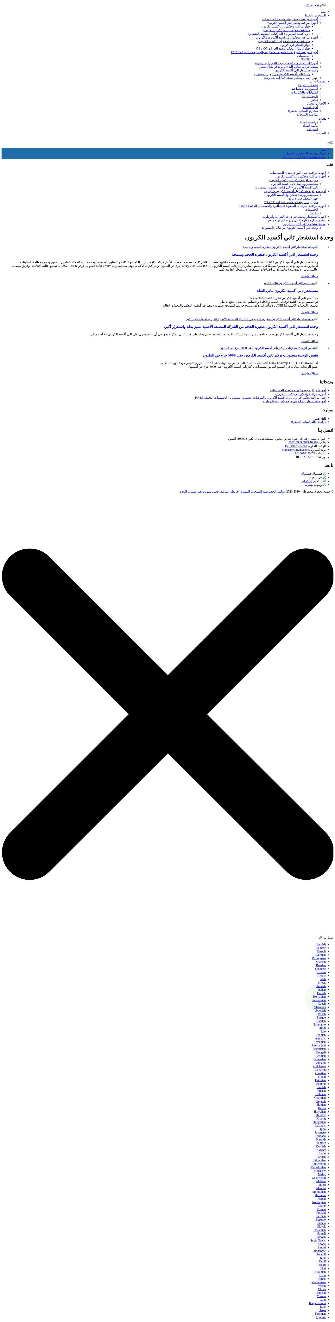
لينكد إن (307, 481)
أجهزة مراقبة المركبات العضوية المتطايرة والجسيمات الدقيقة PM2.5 (274, 52)
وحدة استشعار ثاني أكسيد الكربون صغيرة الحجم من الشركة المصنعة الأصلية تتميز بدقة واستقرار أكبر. (241, 327)
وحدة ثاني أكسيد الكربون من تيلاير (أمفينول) (282, 74)
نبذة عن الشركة (308, 85)
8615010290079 (305, 453)
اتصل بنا (321, 133)
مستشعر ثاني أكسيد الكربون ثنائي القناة (287, 291)
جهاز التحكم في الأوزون (295, 44)
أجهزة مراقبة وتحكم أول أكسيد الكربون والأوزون (287, 37)
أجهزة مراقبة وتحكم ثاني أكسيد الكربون (293, 22)
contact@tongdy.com (295, 449)
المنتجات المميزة (251, 491)
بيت (323, 11)
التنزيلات (312, 129)
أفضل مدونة (211, 491)
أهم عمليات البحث (190, 491)
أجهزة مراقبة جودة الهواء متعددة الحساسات (290, 19)
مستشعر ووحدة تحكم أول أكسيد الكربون (284, 41)
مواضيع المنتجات (307, 114)
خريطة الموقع (230, 491)
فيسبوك (306, 473)
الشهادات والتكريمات (304, 92)
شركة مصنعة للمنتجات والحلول (306, 153)
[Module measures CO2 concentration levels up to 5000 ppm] (269, 348)
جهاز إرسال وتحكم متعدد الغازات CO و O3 (283, 48)
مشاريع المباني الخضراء (303, 110)
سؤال (314, 276)
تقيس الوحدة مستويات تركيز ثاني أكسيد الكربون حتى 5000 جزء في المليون (260, 355)
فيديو (315, 99)
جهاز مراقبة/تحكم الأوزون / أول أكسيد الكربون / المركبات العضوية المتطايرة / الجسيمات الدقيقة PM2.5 (260, 397)
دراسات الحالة (309, 121)
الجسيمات (303, 55)
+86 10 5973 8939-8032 (303, 442)
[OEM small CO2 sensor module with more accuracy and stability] (252, 319)
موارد (322, 118)
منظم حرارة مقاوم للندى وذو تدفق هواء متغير (289, 66)
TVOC (305, 59)
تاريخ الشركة (310, 96)
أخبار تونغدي (310, 107)
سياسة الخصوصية (274, 491)
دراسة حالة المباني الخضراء (308, 421)
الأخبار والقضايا (316, 103)
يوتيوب (309, 484)
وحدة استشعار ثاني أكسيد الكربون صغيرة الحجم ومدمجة (275, 254)
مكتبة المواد (310, 125)
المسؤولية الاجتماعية (304, 88)
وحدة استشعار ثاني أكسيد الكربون (296, 70)
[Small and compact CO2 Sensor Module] (280, 246)
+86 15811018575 (296, 446)
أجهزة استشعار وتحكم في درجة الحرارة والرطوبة (286, 63)
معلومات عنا (318, 81)
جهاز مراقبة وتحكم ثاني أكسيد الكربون (285, 26)
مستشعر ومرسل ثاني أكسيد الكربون (286, 30)
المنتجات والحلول (315, 15)
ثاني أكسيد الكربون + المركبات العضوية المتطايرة (279, 33)
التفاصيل (306, 276)
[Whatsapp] (318, 998)
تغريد (312, 477)
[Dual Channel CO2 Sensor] (291, 283)
